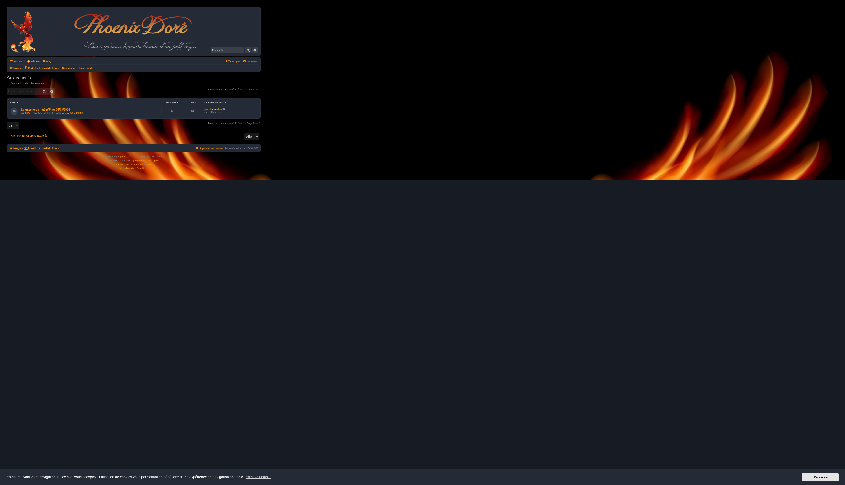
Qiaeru (150, 164)
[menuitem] (46, 61)
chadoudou (215, 109)
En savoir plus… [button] (258, 477)
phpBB (123, 156)
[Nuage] (25, 31)
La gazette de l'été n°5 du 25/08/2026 (45, 109)
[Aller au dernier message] (224, 109)
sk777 (28, 112)
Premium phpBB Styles (146, 160)
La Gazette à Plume (72, 112)
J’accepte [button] (820, 477)
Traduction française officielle (129, 164)
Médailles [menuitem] (36, 61)
